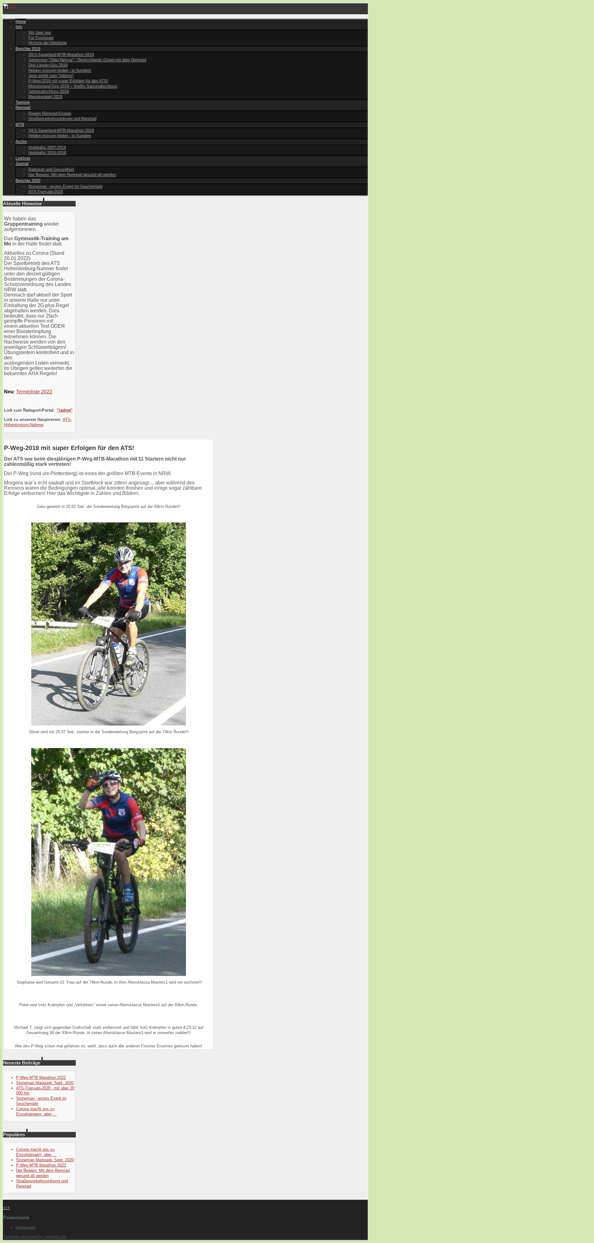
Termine (22, 102)
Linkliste (22, 158)
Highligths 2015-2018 (47, 152)
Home (20, 21)
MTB (19, 124)
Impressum (25, 1227)
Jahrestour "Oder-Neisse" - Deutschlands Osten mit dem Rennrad (87, 60)
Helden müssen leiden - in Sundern (59, 70)
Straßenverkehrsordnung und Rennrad (62, 118)
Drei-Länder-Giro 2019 (47, 65)
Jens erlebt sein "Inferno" (51, 75)
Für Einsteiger (41, 38)
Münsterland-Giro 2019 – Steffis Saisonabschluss (72, 86)
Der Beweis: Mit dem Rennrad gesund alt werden (72, 174)
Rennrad (22, 107)
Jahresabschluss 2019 (48, 91)
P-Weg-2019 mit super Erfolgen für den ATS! (68, 81)
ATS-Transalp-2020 (45, 191)
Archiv (21, 141)
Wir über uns (39, 32)
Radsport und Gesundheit (51, 169)
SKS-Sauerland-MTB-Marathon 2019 (61, 54)
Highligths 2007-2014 (47, 147)
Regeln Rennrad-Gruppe (49, 113)
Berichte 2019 (27, 48)
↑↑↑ (6, 1207)
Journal (21, 163)
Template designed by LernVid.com (34, 1236)
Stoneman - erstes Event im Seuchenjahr (65, 186)
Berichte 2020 (27, 180)
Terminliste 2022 (34, 391)
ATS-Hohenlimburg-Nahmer (38, 422)
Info (18, 26)
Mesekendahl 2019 (45, 96)
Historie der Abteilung (47, 43)
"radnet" (65, 410)
